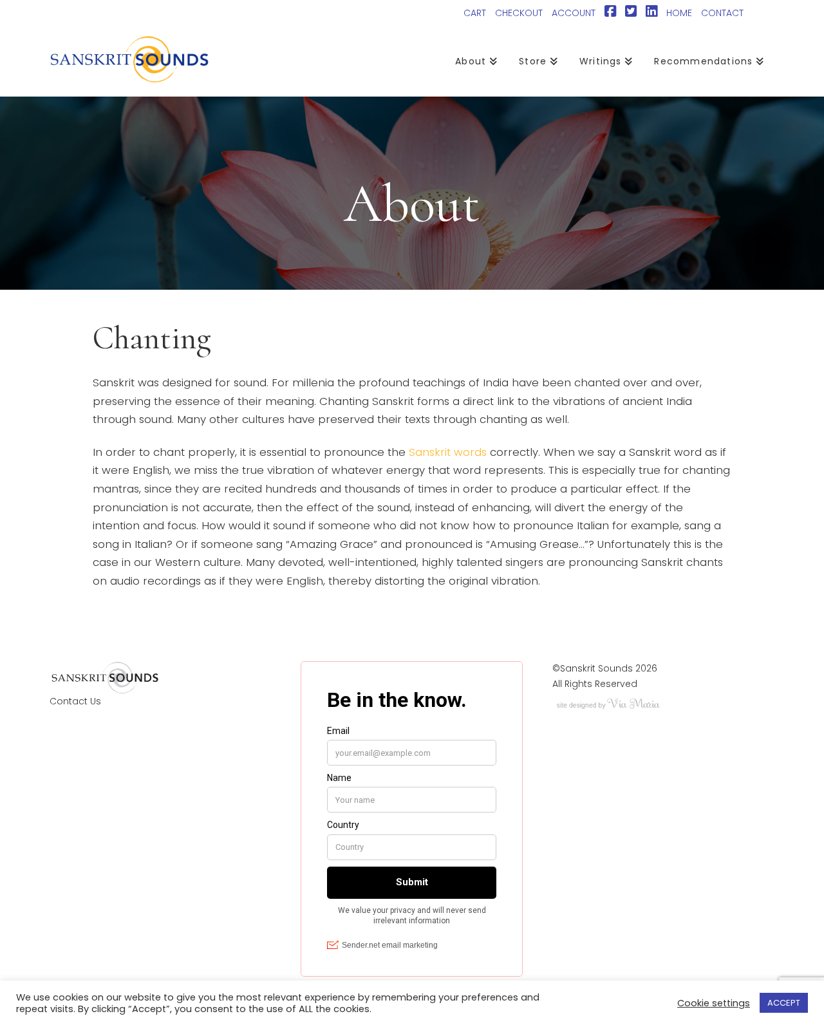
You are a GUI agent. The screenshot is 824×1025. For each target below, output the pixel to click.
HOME (679, 12)
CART (475, 12)
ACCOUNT (573, 12)
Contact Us (75, 701)
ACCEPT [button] (783, 1003)
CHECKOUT (519, 12)
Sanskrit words (448, 452)
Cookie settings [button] (713, 1003)
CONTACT (722, 12)
